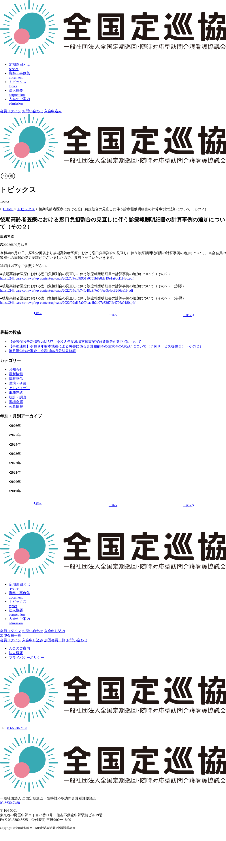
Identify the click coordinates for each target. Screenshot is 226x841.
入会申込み (53, 111)
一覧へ (113, 315)
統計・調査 (17, 397)
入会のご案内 (19, 648)
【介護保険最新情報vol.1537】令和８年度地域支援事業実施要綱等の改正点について (75, 342)
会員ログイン (10, 111)
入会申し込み (54, 631)
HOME (8, 209)
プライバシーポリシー (26, 657)
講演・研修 (17, 383)
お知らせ (16, 369)
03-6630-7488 (17, 728)
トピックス (26, 209)
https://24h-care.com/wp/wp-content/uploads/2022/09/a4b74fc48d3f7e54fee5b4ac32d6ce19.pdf (66, 290)
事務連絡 (16, 392)
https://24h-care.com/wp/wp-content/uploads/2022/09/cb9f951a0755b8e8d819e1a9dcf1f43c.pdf (67, 278)
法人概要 (16, 653)
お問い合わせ (32, 111)
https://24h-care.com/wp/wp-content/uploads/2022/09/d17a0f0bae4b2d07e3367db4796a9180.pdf (67, 302)
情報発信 (16, 379)
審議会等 (16, 402)
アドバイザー (19, 388)
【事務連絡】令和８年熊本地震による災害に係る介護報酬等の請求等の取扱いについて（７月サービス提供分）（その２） (106, 346)
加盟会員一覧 (10, 635)
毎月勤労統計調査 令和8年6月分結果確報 (42, 351)
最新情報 (16, 374)
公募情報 (16, 406)
